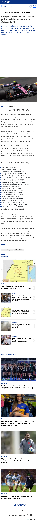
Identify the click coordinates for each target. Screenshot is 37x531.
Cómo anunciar (22, 515)
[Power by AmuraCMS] (31, 519)
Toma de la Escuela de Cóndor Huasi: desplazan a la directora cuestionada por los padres (21, 298)
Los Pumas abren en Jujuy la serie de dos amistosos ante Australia (16, 497)
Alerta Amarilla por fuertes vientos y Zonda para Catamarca (21, 326)
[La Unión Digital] (5, 2)
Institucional (15, 515)
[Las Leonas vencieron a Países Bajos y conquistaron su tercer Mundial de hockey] (18, 369)
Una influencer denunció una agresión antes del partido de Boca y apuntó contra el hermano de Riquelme (17, 423)
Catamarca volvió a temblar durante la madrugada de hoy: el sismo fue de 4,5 (21, 311)
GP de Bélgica (19, 250)
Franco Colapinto (7, 250)
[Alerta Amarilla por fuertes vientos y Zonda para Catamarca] (6, 326)
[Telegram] (27, 110)
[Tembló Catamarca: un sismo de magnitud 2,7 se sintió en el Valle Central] (18, 270)
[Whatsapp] (10, 110)
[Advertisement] (18, 57)
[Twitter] (14, 110)
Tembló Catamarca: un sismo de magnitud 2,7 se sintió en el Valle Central (16, 287)
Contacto (8, 515)
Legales (22, 510)
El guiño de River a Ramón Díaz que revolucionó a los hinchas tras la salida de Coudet (16, 461)
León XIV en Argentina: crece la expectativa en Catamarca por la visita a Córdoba (21, 340)
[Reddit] (23, 110)
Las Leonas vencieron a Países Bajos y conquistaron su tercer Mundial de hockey (17, 387)
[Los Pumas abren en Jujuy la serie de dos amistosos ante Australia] (18, 480)
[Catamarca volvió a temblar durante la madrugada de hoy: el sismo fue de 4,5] (6, 312)
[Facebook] (18, 110)
